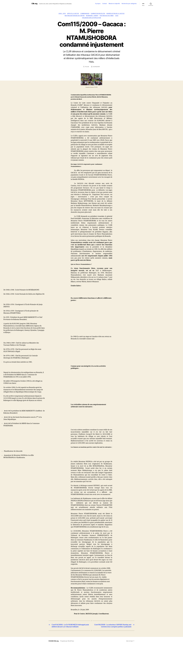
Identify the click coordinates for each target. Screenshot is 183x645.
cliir (88, 66)
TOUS (116, 15)
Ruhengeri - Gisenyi (92, 15)
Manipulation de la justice (115, 13)
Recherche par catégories (129, 3)
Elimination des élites (98, 13)
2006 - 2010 (62, 13)
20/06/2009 (96, 66)
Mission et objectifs (114, 3)
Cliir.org (34, 3)
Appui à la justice (73, 13)
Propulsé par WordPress (67, 641)
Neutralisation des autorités (74, 15)
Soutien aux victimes (107, 15)
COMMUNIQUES (84, 13)
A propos (97, 3)
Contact (104, 3)
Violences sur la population (91, 17)
